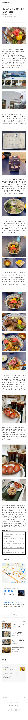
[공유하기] (7, 614)
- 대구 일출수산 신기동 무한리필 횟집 (13, 552)
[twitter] (9, 710)
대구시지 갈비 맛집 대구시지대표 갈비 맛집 (9, 591)
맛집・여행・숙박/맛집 (7, 15)
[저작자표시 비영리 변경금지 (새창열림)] (19, 614)
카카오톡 (16, 703)
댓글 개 (4, 660)
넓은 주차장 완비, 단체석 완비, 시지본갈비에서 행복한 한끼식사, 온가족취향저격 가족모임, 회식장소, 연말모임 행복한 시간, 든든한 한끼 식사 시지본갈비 (9, 594)
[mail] (19, 710)
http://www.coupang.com (10, 600)
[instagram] (12, 710)
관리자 (20, 703)
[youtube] (16, 710)
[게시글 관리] (9, 614)
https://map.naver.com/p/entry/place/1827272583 (12, 588)
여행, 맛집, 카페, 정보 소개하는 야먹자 (10, 673)
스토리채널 (10, 703)
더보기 (24, 621)
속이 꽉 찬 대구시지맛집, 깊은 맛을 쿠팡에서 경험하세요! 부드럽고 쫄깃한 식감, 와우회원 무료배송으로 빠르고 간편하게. (14, 605)
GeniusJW (6, 2)
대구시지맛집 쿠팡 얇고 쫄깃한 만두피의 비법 (13, 602)
